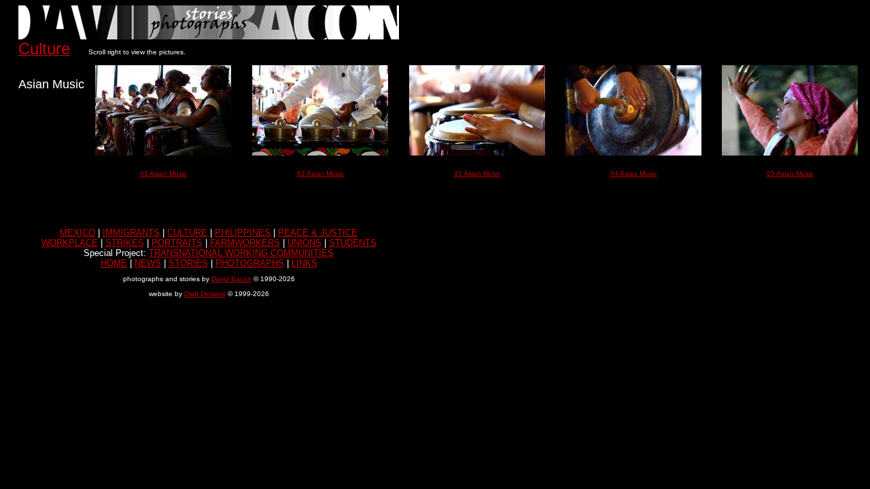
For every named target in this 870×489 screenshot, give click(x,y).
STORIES (188, 263)
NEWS (148, 263)
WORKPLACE (69, 243)
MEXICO (77, 233)
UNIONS (304, 243)
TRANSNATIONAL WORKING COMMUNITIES (241, 253)
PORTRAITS (177, 243)
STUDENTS (353, 243)
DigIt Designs (205, 293)
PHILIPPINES (243, 233)
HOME (114, 263)
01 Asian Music (163, 173)
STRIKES (124, 243)
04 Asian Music (633, 173)
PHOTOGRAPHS (249, 263)
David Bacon (231, 279)
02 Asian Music (320, 173)
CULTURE (187, 233)
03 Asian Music (477, 173)
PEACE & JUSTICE (318, 233)
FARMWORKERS (245, 243)
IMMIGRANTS (131, 233)
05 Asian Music (790, 173)
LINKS (304, 263)
